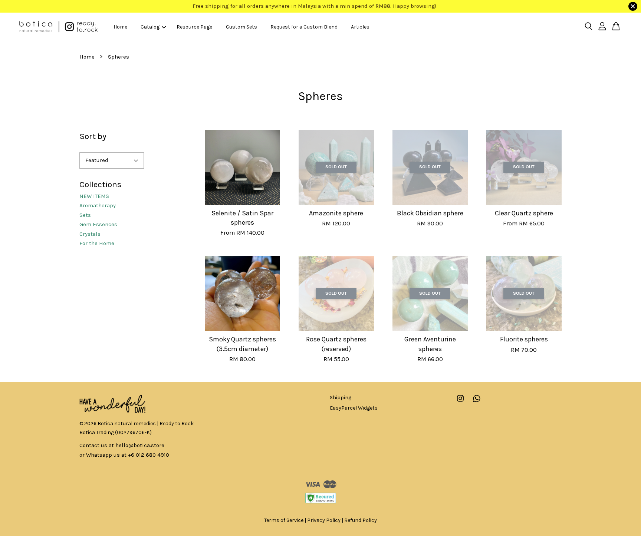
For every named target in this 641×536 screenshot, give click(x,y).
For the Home (96, 243)
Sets (85, 215)
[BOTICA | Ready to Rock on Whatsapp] (476, 402)
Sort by (92, 136)
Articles (360, 26)
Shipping (340, 397)
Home (120, 26)
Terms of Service (283, 520)
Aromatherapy (97, 205)
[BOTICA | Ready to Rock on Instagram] (460, 402)
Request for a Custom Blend (304, 26)
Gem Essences (98, 224)
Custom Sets (241, 26)
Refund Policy (360, 520)
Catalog (150, 26)
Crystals (90, 234)
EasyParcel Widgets (354, 408)
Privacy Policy (324, 520)
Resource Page (194, 26)
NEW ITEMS (94, 196)
